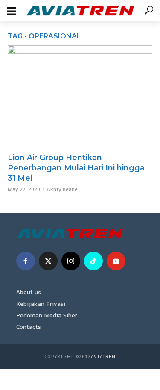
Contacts (28, 327)
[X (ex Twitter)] (48, 261)
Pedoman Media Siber (46, 315)
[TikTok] (93, 261)
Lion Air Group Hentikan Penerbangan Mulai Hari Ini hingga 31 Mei (76, 168)
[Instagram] (70, 261)
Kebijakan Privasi (40, 303)
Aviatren (103, 356)
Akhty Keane (62, 189)
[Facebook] (25, 261)
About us (28, 292)
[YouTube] (116, 261)
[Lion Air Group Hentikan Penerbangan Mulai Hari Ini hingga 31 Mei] (80, 96)
